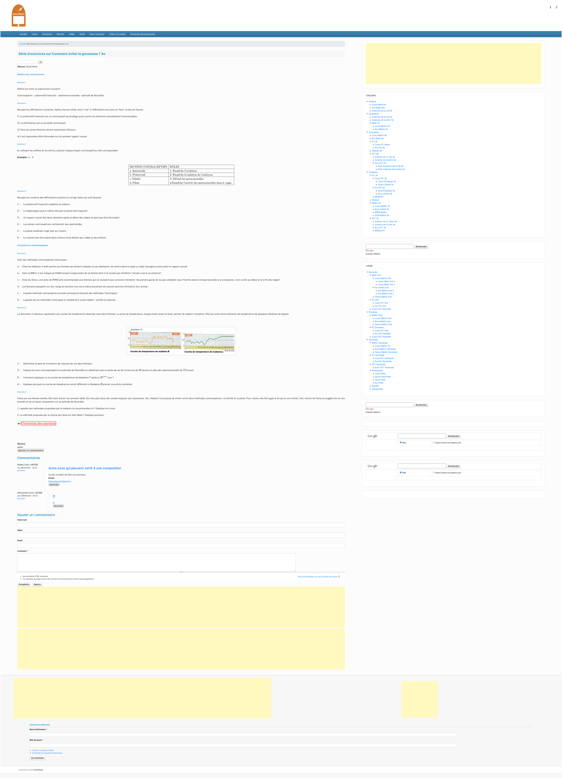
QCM (82, 34)
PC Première (378, 327)
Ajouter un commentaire (30, 450)
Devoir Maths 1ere (383, 324)
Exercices (47, 34)
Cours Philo (380, 373)
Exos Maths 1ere (382, 321)
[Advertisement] (181, 607)
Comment (22, 551)
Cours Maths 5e (382, 126)
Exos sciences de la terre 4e (391, 169)
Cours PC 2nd (381, 303)
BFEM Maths (381, 212)
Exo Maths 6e (378, 107)
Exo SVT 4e (380, 163)
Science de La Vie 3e (385, 224)
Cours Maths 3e (382, 206)
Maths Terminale (379, 343)
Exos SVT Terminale (384, 367)
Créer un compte (117, 34)
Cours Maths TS (382, 346)
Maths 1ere (377, 315)
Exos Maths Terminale (385, 349)
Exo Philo (379, 383)
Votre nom (22, 520)
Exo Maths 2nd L (386, 293)
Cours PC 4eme (382, 144)
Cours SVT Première (381, 336)
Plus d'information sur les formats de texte (317, 576)
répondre (54, 484)
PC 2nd (375, 299)
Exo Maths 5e (381, 129)
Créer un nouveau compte (43, 750)
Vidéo (71, 34)
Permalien (21, 470)
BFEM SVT (380, 230)
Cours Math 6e (379, 104)
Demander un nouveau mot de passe (47, 753)
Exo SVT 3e (380, 227)
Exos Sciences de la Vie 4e (390, 166)
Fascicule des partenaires (143, 34)
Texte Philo (380, 379)
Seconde (373, 272)
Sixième (372, 101)
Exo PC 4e (380, 147)
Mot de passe (36, 740)
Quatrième (374, 132)
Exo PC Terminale (383, 361)
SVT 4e (375, 153)
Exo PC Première (383, 333)
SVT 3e (375, 218)
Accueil (23, 34)
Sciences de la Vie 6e (382, 110)
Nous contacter (97, 34)
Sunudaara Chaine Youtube (556, 7)
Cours (34, 34)
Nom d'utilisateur (38, 729)
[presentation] (181, 175)
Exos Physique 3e (386, 190)
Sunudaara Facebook (551, 7)
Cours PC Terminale (384, 358)
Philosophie (377, 370)
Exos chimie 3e (385, 193)
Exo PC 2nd (380, 306)
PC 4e (375, 141)
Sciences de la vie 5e (382, 117)
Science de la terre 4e (385, 160)
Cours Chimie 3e (386, 184)
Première (373, 312)
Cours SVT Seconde (381, 309)
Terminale (373, 339)
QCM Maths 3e (382, 215)
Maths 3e (376, 203)
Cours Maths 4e (379, 135)
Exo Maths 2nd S (386, 290)
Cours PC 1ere (381, 330)
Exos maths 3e (382, 209)
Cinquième (374, 113)
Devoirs (60, 34)
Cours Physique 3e (387, 181)
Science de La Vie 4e (385, 157)
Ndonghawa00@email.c (59, 481)
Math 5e (376, 123)
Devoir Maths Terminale (386, 352)
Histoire (375, 200)
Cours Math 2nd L (386, 284)
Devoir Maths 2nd (383, 296)
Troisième (373, 172)
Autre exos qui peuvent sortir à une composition (84, 468)
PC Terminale (378, 355)
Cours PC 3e (381, 178)
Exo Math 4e (378, 138)
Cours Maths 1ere (383, 318)
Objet (19, 530)
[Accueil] (19, 15)
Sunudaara (38, 770)
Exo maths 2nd (382, 287)
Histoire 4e (377, 150)
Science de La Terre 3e (386, 221)
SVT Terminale (378, 364)
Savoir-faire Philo (383, 376)
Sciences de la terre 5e (383, 120)
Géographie (377, 389)
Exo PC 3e (380, 187)
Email (20, 540)
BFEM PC (379, 197)
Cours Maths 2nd (383, 278)
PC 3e (375, 175)
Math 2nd (376, 275)
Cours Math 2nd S (386, 281)
